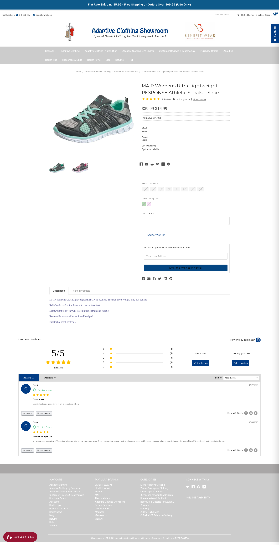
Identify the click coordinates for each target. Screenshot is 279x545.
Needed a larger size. (43, 436)
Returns (119, 59)
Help (131, 59)
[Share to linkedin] (251, 413)
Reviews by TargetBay (242, 339)
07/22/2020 (253, 385)
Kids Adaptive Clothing (151, 491)
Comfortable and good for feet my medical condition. (56, 404)
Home (78, 71)
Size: (150, 183)
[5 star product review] (41, 395)
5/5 (58, 353)
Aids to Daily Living (149, 512)
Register (268, 15)
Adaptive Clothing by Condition (101, 51)
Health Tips (51, 59)
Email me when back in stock (185, 267)
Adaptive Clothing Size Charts (138, 51)
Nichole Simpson (103, 505)
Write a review (199, 99)
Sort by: (218, 378)
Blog (108, 59)
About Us (228, 51)
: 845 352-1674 (24, 15)
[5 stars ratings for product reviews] (58, 362)
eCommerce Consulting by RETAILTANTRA (170, 538)
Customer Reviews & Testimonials (177, 51)
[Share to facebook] (246, 413)
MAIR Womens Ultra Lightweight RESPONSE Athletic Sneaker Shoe (172, 71)
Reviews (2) (28, 378)
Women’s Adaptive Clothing (98, 71)
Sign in (259, 15)
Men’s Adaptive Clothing (152, 485)
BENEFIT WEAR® (103, 485)
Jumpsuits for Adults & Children (156, 495)
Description (59, 290)
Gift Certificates (247, 15)
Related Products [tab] (81, 290)
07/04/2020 (253, 422)
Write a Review (201, 363)
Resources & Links (72, 59)
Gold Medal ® (102, 508)
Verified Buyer (44, 390)
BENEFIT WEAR (102, 488)
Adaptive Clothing (70, 51)
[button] (151, 99)
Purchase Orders (209, 51)
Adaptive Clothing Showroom (110, 502)
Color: (150, 198)
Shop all (49, 51)
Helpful (28, 413)
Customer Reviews (29, 339)
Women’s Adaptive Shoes (126, 71)
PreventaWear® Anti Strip (153, 498)
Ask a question (183, 99)
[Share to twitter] (256, 413)
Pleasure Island (102, 498)
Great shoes (38, 399)
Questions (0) (50, 378)
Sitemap (53, 525)
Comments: (148, 213)
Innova (98, 491)
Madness (99, 512)
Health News (94, 59)
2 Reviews (167, 99)
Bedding (144, 508)
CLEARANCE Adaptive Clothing (156, 515)
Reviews (275, 31)
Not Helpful (45, 413)
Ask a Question (241, 363)
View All (99, 518)
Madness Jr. (101, 515)
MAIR (97, 495)
